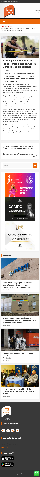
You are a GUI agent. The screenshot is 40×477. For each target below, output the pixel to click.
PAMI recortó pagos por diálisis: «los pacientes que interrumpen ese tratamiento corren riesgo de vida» (17, 285)
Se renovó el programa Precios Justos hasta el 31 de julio (19, 155)
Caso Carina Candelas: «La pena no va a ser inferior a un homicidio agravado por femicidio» (19, 356)
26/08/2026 (6, 289)
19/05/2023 (6, 70)
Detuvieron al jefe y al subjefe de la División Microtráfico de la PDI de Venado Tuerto (19, 391)
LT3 (25, 474)
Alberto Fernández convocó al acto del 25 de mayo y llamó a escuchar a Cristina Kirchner (19, 147)
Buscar (35, 165)
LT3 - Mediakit (5, 448)
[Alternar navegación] (4, 21)
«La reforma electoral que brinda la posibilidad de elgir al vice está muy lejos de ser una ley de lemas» (19, 320)
